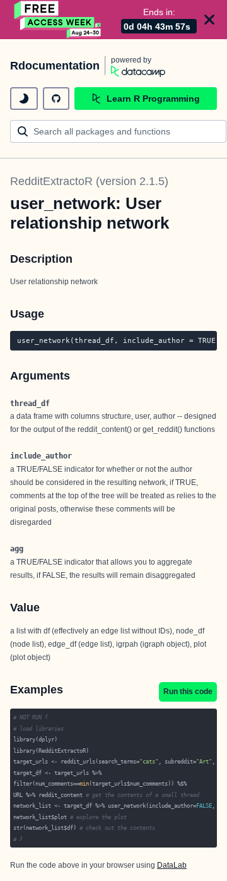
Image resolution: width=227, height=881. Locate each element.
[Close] (209, 19)
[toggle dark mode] (24, 98)
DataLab (172, 865)
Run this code (187, 691)
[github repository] (56, 98)
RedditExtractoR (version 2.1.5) (89, 181)
